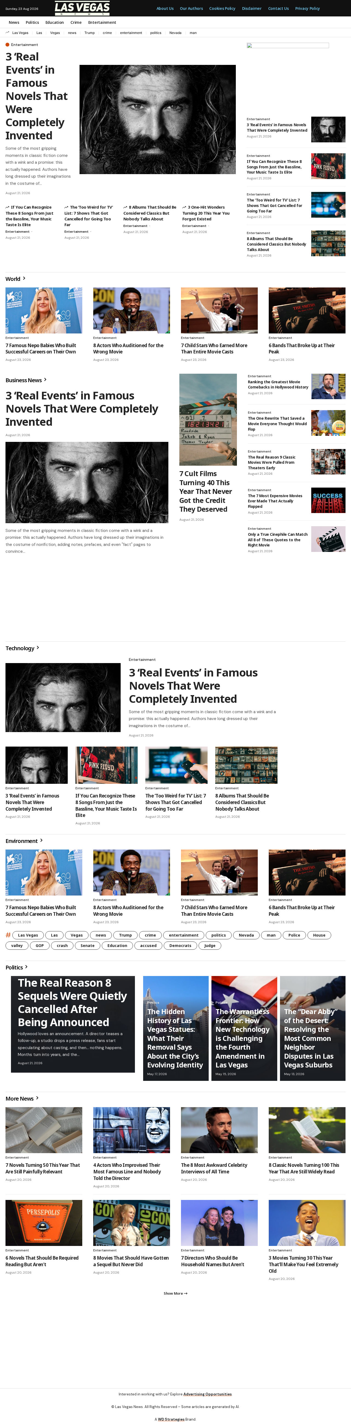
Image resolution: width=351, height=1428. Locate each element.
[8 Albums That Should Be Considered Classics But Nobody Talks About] (328, 243)
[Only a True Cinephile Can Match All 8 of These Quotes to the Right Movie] (328, 539)
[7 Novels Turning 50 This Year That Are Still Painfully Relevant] (43, 1132)
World (13, 279)
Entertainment (24, 45)
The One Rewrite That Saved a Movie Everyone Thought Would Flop (277, 423)
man (193, 33)
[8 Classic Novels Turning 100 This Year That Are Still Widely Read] (307, 1132)
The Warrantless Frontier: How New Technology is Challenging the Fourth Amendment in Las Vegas (242, 1040)
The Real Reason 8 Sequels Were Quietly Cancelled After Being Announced (72, 1004)
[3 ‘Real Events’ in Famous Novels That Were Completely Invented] (158, 119)
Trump (89, 33)
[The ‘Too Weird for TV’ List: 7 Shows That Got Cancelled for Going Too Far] (328, 205)
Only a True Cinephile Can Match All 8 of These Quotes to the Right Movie (278, 540)
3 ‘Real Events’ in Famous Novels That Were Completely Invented (36, 96)
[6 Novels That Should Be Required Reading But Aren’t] (43, 1225)
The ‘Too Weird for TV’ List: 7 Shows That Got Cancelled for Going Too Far (88, 215)
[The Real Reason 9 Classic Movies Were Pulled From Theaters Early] (328, 462)
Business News (24, 380)
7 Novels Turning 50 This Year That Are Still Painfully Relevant (42, 1170)
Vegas (55, 33)
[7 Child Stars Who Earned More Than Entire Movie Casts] (219, 310)
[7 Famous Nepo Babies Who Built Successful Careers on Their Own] (43, 310)
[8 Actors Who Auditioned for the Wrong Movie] (131, 310)
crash (62, 947)
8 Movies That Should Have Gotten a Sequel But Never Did (131, 1263)
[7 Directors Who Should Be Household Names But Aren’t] (219, 1225)
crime (107, 33)
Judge (210, 947)
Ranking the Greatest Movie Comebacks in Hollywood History (278, 384)
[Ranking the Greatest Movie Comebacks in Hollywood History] (328, 386)
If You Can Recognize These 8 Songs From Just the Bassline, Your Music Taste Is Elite (29, 215)
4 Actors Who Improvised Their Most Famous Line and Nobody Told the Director (127, 1174)
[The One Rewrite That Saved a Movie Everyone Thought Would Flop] (328, 423)
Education (117, 947)
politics (155, 33)
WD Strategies (171, 1423)
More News (20, 1100)
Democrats (180, 947)
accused (148, 947)
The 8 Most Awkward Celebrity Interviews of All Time (214, 1170)
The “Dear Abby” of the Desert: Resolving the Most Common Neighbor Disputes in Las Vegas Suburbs (311, 1040)
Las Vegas (20, 33)
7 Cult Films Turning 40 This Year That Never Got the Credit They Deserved (205, 491)
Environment (22, 843)
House (319, 937)
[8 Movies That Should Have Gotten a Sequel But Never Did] (131, 1225)
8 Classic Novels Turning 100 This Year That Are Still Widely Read (304, 1170)
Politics (14, 969)
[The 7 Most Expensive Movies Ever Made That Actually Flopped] (328, 500)
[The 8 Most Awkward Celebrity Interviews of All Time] (219, 1132)
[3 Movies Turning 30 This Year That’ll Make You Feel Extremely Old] (307, 1225)
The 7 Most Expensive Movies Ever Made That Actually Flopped (275, 501)
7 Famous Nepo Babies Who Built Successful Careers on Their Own (40, 348)
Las (39, 33)
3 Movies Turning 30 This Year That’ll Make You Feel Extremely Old (303, 1266)
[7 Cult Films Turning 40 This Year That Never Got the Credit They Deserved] (208, 420)
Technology (20, 650)
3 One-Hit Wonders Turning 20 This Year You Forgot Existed (206, 212)
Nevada (175, 33)
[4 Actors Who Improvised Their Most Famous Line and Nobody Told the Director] (131, 1132)
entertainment (131, 33)
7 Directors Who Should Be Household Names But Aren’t (212, 1263)
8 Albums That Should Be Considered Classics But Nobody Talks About (149, 212)
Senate (88, 947)
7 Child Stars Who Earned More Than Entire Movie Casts (214, 348)
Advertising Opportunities (207, 1398)
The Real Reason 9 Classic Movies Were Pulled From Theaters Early (272, 462)
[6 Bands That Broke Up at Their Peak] (307, 310)
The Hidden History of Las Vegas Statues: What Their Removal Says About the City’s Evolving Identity (175, 1040)
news (72, 33)
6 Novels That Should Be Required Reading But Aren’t (41, 1263)
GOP (40, 947)
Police (294, 937)
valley (17, 947)
